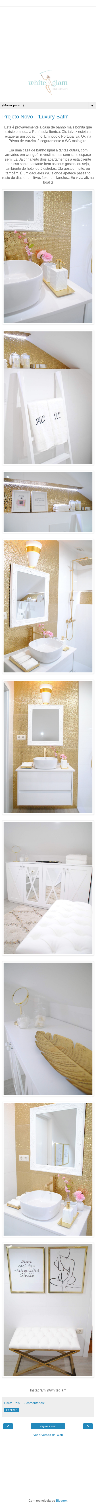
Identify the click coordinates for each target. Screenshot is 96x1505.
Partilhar (11, 1410)
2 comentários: (34, 1403)
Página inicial (48, 1426)
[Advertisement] (48, 34)
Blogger (61, 1500)
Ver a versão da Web (48, 1435)
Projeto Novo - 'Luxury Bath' (35, 117)
